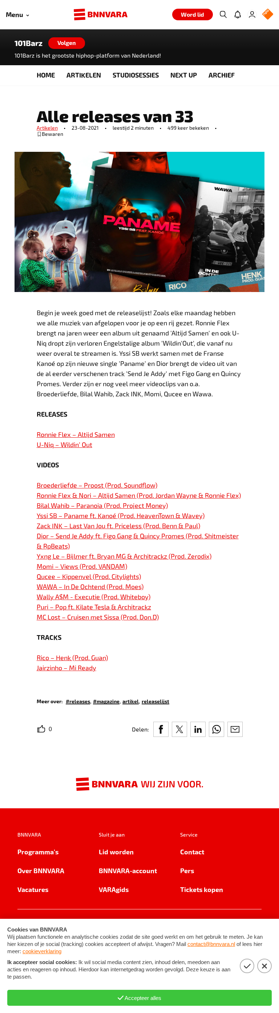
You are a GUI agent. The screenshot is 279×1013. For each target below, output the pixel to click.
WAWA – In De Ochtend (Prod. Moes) (90, 587)
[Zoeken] (223, 14)
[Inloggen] (252, 14)
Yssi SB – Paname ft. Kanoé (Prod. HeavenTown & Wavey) (121, 516)
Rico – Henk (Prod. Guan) (72, 658)
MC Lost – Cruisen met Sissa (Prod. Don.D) (98, 617)
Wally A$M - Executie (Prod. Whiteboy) (93, 597)
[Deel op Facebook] (161, 729)
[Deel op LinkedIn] (198, 729)
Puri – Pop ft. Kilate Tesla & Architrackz (94, 607)
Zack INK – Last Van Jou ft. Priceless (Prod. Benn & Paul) (118, 526)
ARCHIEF (222, 75)
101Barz (29, 43)
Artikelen (47, 128)
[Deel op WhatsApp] (216, 729)
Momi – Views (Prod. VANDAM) (82, 566)
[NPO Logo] (267, 15)
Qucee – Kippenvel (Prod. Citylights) (89, 576)
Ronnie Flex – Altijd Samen (76, 434)
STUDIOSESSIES (136, 75)
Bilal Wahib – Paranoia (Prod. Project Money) (102, 505)
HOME (46, 75)
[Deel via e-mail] (235, 729)
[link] (78, 700)
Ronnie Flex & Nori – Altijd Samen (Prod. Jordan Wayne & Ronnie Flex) (139, 495)
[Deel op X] (179, 729)
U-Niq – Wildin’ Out (64, 445)
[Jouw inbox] (237, 14)
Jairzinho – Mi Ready (66, 668)
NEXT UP (183, 75)
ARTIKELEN (83, 75)
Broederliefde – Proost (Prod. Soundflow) (97, 485)
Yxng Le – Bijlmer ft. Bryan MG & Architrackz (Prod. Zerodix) (124, 556)
